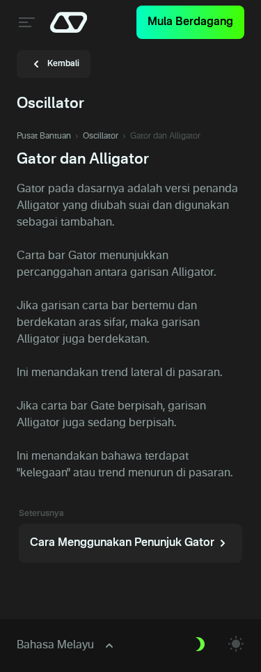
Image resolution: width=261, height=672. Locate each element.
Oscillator (100, 136)
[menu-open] (25, 22)
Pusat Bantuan (44, 136)
